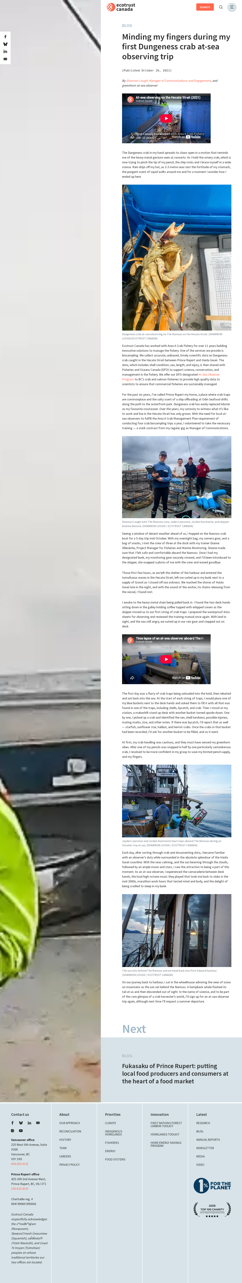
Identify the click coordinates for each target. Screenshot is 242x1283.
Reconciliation (70, 1131)
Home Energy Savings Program (166, 1144)
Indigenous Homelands (113, 1132)
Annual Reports (208, 1140)
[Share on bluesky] (5, 44)
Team (63, 1148)
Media (200, 1156)
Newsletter (205, 1148)
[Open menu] (232, 7)
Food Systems (115, 1159)
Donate (205, 7)
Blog (127, 25)
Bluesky (21, 1123)
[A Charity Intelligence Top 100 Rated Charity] (212, 1209)
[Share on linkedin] (5, 51)
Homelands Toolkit (165, 1134)
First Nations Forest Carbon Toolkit (166, 1124)
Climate (110, 1123)
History (65, 1140)
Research (203, 1123)
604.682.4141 (20, 1164)
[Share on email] (5, 59)
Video (200, 1165)
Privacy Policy (69, 1165)
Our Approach (69, 1123)
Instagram (12, 1131)
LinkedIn (29, 1123)
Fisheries (112, 1143)
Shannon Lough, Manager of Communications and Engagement (168, 81)
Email (38, 1123)
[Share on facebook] (5, 36)
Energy (110, 1151)
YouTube (21, 1131)
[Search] (220, 7)
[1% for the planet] (212, 1185)
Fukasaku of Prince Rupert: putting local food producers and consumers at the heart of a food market (175, 1073)
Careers (65, 1156)
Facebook (12, 1123)
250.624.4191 (20, 1189)
